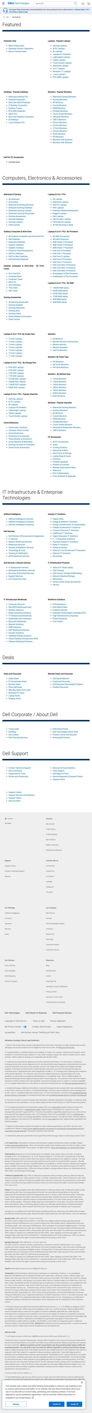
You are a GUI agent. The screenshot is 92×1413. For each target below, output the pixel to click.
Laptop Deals (14, 696)
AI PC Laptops (59, 48)
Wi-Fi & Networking (61, 473)
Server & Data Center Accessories (67, 582)
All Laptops (57, 199)
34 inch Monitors (60, 122)
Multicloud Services (17, 545)
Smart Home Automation (19, 447)
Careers (49, 918)
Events (48, 976)
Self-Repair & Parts (61, 774)
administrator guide (32, 1109)
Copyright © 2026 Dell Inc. (16, 1021)
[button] (83, 3)
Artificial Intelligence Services (21, 519)
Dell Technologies (12, 1013)
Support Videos (15, 798)
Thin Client (13, 288)
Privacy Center (51, 992)
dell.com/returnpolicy (66, 1047)
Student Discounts (60, 687)
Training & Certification (18, 553)
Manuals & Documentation (64, 768)
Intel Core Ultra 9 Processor (64, 271)
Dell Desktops (14, 239)
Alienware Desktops (17, 242)
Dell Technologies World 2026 (65, 732)
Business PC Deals (16, 693)
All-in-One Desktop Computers (21, 117)
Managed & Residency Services (22, 570)
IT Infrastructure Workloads (20, 616)
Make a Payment (52, 845)
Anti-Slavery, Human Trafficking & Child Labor (40, 1032)
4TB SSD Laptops (16, 370)
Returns (8, 876)
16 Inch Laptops (15, 342)
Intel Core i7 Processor (62, 262)
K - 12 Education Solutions (64, 539)
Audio (55, 445)
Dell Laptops (58, 216)
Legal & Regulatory (64, 1027)
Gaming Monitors (60, 99)
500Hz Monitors (59, 393)
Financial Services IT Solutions (66, 530)
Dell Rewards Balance (54, 850)
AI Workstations (59, 604)
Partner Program (11, 981)
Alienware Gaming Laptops (20, 210)
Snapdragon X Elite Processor (65, 273)
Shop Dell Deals (15, 687)
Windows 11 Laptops (62, 71)
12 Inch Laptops (15, 353)
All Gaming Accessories (18, 302)
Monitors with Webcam (62, 142)
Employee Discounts (61, 681)
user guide (56, 1107)
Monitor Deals (14, 684)
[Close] (82, 1382)
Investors (49, 929)
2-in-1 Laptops (59, 68)
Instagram (50, 887)
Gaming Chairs (15, 313)
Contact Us (50, 871)
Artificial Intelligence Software (21, 522)
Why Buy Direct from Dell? (20, 690)
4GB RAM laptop (60, 302)
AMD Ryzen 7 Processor (63, 248)
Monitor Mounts (59, 344)
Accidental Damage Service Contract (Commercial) (67, 1095)
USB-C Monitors (59, 119)
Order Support (58, 771)
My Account (50, 824)
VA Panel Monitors (60, 367)
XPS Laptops (58, 208)
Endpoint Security (60, 610)
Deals (7, 934)
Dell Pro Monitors (60, 350)
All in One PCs (14, 273)
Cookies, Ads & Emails (41, 1027)
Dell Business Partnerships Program (68, 684)
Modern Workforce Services (20, 542)
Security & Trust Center (54, 997)
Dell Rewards (51, 971)
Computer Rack (15, 276)
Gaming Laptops (60, 46)
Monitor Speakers (60, 347)
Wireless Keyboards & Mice (64, 467)
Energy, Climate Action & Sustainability (69, 525)
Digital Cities (58, 519)
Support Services (16, 576)
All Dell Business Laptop (63, 225)
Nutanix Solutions (16, 624)
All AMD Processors (61, 236)
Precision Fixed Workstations (21, 250)
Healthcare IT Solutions (62, 533)
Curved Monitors (60, 105)
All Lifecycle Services (17, 579)
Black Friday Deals (16, 46)
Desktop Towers (15, 108)
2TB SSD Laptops (16, 373)
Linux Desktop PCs (16, 122)
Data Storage (58, 570)
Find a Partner (10, 965)
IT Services (13, 539)
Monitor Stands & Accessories (65, 342)
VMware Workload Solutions (20, 641)
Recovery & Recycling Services (21, 573)
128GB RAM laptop (61, 288)
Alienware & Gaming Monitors (21, 205)
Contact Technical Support (20, 768)
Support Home (59, 779)
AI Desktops (14, 119)
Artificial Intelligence (12, 913)
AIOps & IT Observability (63, 567)
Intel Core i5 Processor (62, 259)
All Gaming (13, 202)
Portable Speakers (60, 462)
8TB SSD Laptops (16, 367)
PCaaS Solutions (60, 618)
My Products (50, 840)
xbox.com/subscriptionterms (17, 1145)
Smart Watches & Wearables (20, 442)
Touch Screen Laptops (62, 63)
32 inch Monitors (60, 125)
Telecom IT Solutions (62, 553)
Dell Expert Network (61, 678)
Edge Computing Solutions (20, 613)
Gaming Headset (16, 305)
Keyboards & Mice (60, 450)
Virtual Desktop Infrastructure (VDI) (23, 638)
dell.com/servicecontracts (74, 1083)
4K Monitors (58, 102)
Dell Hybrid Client (60, 607)
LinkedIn (49, 882)
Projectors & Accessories (19, 436)
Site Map (8, 823)
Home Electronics (16, 433)
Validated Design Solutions (20, 636)
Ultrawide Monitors (61, 117)
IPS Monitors (58, 137)
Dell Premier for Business (36, 1013)
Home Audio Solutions (18, 427)
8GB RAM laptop (60, 299)
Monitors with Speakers (63, 140)
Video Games (14, 225)
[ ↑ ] (85, 1083)
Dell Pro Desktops (16, 253)
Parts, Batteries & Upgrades (64, 476)
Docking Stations (60, 447)
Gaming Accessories (17, 216)
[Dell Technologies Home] (18, 3)
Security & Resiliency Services (21, 547)
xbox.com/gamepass (59, 1148)
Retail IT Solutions (60, 545)
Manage (16, 1404)
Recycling (49, 939)
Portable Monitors (60, 111)
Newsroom (50, 934)
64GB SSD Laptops (17, 387)
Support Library (15, 792)
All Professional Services (19, 556)
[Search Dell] (75, 3)
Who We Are (50, 913)
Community (50, 866)
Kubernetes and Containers (20, 618)
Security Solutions (16, 633)
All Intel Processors (61, 239)
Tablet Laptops (59, 60)
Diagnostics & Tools (17, 774)
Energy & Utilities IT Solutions (65, 522)
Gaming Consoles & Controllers (22, 445)
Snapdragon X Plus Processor (65, 276)
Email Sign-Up (51, 981)
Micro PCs (13, 114)
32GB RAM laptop (60, 293)
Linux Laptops (59, 74)
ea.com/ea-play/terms (76, 1148)
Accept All (74, 1404)
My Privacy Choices (13, 1027)
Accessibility (10, 1032)
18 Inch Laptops (15, 339)
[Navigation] (3, 3)
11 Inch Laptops (15, 356)
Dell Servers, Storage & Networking (67, 573)
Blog (47, 965)
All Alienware (14, 199)
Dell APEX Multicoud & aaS (20, 607)
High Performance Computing (65, 616)
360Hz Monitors (59, 390)
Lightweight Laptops (61, 57)
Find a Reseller (10, 971)
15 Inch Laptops (15, 344)
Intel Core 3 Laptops (61, 256)
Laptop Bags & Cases (62, 456)
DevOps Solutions (16, 610)
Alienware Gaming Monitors (64, 97)
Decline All (56, 1404)
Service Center (14, 801)
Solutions (8, 924)
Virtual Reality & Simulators (20, 316)
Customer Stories (52, 950)
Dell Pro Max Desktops (18, 256)
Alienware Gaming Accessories (21, 213)
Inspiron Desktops (16, 245)
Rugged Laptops (60, 213)
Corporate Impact (52, 944)
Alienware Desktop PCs (18, 97)
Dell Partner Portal (60, 729)
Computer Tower (15, 279)
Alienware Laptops (60, 66)
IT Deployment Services (18, 567)
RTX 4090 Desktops (17, 111)
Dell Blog (12, 732)
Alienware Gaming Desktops (20, 208)
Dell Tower (13, 291)
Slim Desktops (15, 285)
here (33, 1171)
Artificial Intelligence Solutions (21, 525)
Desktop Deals (15, 698)
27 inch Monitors (60, 128)
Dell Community (15, 771)
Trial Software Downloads (55, 1002)
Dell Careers (14, 735)
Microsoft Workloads (17, 621)
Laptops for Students (62, 54)
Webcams (57, 470)
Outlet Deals (14, 678)
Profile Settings (51, 834)
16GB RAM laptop (60, 296)
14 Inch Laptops (15, 347)
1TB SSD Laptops (16, 376)
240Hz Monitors (59, 387)
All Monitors (58, 339)
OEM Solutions (15, 627)
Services (8, 929)
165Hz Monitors (59, 384)
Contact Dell (14, 729)
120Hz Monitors (59, 379)
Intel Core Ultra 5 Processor (64, 265)
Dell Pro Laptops (60, 205)
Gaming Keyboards (17, 308)
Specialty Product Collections (21, 48)
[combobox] (55, 3)
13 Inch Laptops (15, 350)
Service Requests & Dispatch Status (68, 776)
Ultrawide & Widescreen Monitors (66, 427)
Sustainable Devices (61, 737)
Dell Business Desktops (18, 259)
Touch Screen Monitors (62, 114)
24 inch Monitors (60, 131)
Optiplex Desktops (16, 248)
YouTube (49, 892)
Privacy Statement (58, 1021)
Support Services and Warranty (22, 795)
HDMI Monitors (59, 108)
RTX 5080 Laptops (60, 77)
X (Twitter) (50, 876)
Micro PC (12, 282)
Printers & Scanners (61, 465)
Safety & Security (60, 547)
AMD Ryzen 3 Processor (63, 242)
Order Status (50, 829)
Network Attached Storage (64, 576)
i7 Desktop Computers (18, 105)
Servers (56, 585)
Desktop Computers (17, 99)
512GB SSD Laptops (17, 379)
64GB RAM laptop (60, 291)
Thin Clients (58, 621)
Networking (57, 579)
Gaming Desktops (16, 219)
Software (56, 459)
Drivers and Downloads (18, 776)
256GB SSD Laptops (17, 382)
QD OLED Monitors (61, 364)
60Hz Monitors (59, 396)
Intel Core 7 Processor (62, 253)
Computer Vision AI (17, 604)
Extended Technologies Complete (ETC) (69, 613)
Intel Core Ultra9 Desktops (19, 102)
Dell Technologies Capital (55, 924)
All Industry (57, 556)
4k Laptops (57, 51)
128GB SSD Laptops (17, 384)
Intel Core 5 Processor (62, 250)
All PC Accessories (60, 442)
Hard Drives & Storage (62, 453)
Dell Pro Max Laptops (62, 219)
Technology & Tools (17, 550)
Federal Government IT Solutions (66, 527)
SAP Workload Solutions (19, 630)
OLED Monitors (59, 134)
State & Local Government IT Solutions (69, 550)
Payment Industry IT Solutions (65, 542)
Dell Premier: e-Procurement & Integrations (26, 536)
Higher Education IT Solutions (65, 536)
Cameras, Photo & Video (19, 430)
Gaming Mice (14, 311)
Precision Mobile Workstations (65, 210)
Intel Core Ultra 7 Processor (64, 268)
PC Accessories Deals (18, 681)
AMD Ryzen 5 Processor (63, 245)
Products (8, 918)
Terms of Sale (38, 1021)
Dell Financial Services (18, 737)
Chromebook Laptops (62, 222)
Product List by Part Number (65, 735)
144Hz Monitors (59, 382)
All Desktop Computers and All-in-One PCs (26, 236)
